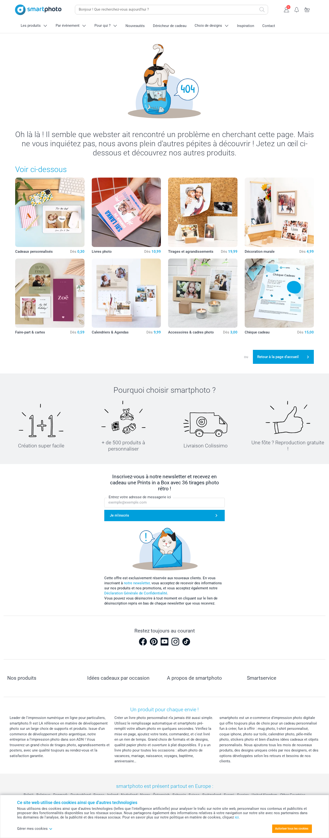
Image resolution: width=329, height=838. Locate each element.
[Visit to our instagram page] (175, 642)
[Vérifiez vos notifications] (297, 9)
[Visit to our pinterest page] (154, 642)
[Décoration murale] (279, 212)
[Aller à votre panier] (307, 9)
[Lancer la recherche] (262, 9)
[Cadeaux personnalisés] (50, 212)
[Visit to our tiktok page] (186, 642)
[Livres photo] (126, 212)
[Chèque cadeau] (279, 293)
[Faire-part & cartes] (50, 293)
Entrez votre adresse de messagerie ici (140, 497)
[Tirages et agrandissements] (202, 212)
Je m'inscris (119, 515)
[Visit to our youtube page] (164, 642)
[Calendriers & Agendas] (126, 293)
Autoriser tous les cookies (291, 828)
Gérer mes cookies (32, 828)
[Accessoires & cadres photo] (202, 293)
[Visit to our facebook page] (143, 642)
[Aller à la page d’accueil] (38, 9)
